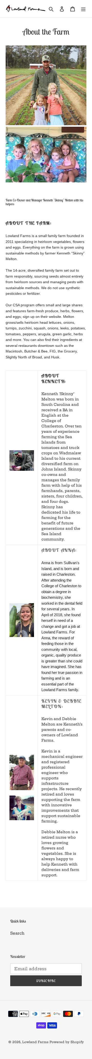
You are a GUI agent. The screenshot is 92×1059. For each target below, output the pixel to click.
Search (17, 933)
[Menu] (83, 8)
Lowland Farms (35, 1042)
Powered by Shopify (67, 1042)
